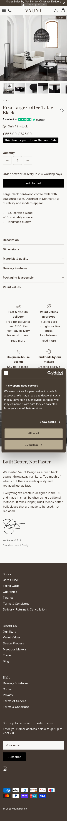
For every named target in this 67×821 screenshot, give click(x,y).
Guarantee (10, 592)
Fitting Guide (11, 586)
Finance (8, 597)
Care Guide (10, 580)
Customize (31, 444)
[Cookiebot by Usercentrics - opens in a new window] (48, 373)
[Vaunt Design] (34, 10)
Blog (6, 661)
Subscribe (14, 757)
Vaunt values (12, 287)
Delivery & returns (15, 268)
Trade (7, 655)
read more (18, 340)
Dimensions (11, 249)
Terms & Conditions (16, 603)
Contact (8, 689)
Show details (48, 421)
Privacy (8, 695)
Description (11, 240)
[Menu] (4, 10)
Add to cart (33, 183)
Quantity (9, 152)
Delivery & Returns (15, 683)
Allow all (33, 433)
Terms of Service (14, 701)
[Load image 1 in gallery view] (33, 48)
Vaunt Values (12, 637)
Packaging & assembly (18, 277)
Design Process (13, 643)
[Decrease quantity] (7, 160)
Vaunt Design (19, 808)
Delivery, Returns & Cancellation (24, 609)
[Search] (12, 10)
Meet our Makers (14, 649)
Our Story (9, 631)
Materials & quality (15, 258)
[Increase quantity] (28, 160)
